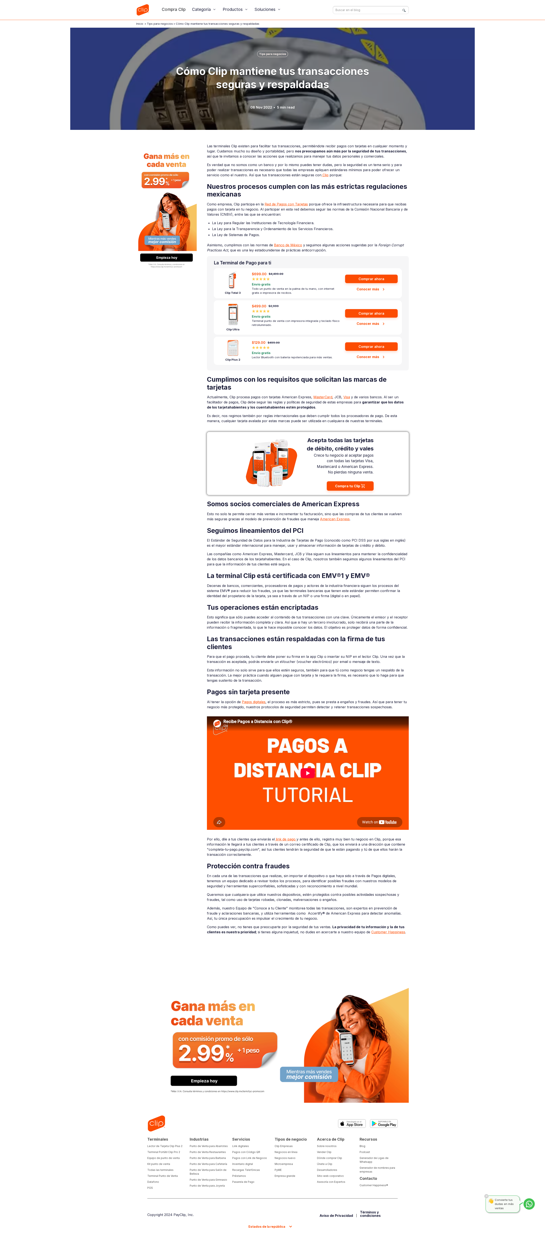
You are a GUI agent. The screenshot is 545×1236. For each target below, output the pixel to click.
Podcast (365, 1152)
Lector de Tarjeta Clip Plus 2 (164, 1146)
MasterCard (322, 397)
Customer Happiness (388, 932)
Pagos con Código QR (246, 1152)
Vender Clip (324, 1152)
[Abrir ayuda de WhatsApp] (529, 1204)
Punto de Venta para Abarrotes (209, 1146)
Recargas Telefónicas (246, 1169)
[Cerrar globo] (486, 1196)
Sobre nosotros (327, 1146)
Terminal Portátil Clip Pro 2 (163, 1152)
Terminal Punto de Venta (162, 1175)
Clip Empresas (284, 1146)
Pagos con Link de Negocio (249, 1158)
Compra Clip (174, 9)
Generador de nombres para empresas (377, 1169)
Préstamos (239, 1175)
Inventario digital (242, 1164)
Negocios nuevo (285, 1158)
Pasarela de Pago (243, 1181)
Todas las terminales (160, 1169)
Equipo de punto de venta (163, 1158)
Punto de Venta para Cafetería (208, 1164)
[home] (142, 10)
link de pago (286, 839)
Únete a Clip (324, 1164)
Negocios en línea (286, 1152)
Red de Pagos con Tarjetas (286, 204)
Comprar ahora (371, 279)
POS (150, 1187)
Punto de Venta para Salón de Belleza (208, 1171)
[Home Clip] (156, 1123)
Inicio (139, 23)
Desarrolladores (327, 1169)
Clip (324, 175)
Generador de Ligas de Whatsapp (374, 1159)
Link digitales (240, 1146)
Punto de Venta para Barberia (208, 1158)
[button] (204, 9)
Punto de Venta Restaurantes (208, 1152)
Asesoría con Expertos (331, 1181)
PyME (278, 1169)
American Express (335, 519)
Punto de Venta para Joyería (207, 1185)
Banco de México (288, 245)
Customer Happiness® (374, 1185)
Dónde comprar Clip (329, 1158)
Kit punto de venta (158, 1164)
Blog (362, 1146)
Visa (346, 397)
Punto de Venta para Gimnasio (208, 1179)
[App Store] (352, 1123)
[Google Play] (384, 1123)
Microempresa (284, 1164)
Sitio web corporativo (330, 1175)
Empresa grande (285, 1175)
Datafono (153, 1181)
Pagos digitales (253, 702)
